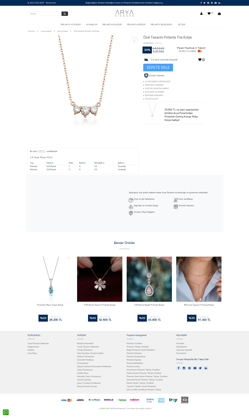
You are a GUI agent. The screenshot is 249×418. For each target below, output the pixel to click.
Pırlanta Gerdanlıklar (136, 356)
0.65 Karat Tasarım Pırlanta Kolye (99, 304)
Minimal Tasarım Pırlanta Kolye (199, 304)
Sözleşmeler (82, 363)
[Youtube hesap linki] (195, 368)
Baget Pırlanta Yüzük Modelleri (141, 350)
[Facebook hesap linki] (178, 368)
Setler (181, 24)
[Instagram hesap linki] (184, 368)
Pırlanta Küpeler (136, 24)
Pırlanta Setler (133, 366)
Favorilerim (181, 353)
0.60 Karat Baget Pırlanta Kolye (149, 304)
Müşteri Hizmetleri (85, 343)
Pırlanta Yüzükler (71, 24)
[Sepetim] (219, 13)
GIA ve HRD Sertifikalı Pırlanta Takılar (144, 389)
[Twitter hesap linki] (200, 368)
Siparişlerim (181, 346)
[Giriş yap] (201, 13)
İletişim (31, 350)
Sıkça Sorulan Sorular (87, 386)
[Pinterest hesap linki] (189, 368)
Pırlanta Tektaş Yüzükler (138, 346)
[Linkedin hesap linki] (206, 368)
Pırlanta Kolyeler (112, 24)
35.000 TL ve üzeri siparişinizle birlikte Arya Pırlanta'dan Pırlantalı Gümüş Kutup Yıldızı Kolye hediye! (182, 115)
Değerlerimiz (33, 346)
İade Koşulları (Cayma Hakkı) (90, 353)
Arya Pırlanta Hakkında (38, 343)
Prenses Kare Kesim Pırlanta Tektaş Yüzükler (147, 376)
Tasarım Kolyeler (62, 31)
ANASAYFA (31, 31)
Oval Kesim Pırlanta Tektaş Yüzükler (143, 369)
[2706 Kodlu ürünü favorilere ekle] (217, 258)
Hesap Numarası (84, 350)
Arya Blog (32, 353)
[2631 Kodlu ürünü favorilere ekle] (167, 258)
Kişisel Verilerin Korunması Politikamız (94, 366)
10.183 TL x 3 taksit (187, 51)
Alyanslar (91, 24)
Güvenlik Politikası (85, 359)
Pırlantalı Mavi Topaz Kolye (50, 304)
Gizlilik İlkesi (82, 373)
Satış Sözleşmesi (85, 369)
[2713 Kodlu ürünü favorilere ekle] (118, 258)
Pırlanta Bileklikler (161, 24)
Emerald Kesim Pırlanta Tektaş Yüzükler (145, 379)
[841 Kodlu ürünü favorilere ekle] (68, 258)
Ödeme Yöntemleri (85, 356)
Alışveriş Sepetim (184, 350)
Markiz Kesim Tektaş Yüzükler (140, 383)
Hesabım (180, 343)
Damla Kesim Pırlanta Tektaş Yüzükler (144, 373)
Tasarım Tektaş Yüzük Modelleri (141, 386)
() (212, 13)
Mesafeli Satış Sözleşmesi (89, 376)
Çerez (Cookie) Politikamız (89, 383)
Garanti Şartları (84, 379)
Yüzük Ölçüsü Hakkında (88, 346)
